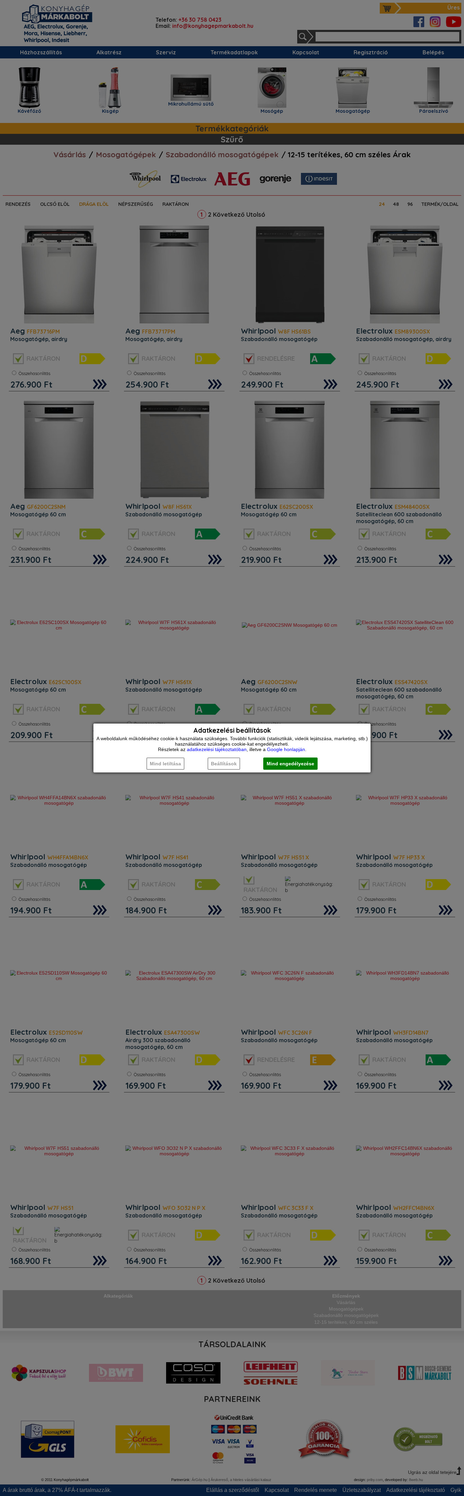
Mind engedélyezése (290, 763)
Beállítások (224, 763)
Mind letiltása (165, 763)
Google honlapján (286, 749)
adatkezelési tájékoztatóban (217, 749)
